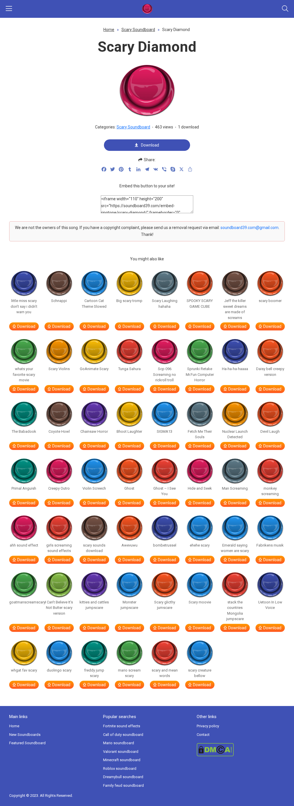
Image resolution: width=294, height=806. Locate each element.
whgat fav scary (24, 670)
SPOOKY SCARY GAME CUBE (200, 304)
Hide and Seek (200, 488)
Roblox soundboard (119, 768)
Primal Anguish (23, 488)
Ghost (129, 488)
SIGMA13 (164, 431)
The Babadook (24, 431)
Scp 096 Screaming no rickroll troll (164, 374)
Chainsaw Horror (94, 431)
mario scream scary (129, 673)
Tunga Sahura (129, 369)
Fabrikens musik (270, 545)
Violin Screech (94, 488)
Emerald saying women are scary (235, 548)
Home (108, 29)
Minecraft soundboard (121, 760)
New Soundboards (24, 734)
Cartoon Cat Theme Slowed (94, 304)
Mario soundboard (118, 743)
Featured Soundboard (27, 743)
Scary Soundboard (138, 29)
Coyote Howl (59, 431)
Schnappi (59, 301)
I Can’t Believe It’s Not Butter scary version (59, 607)
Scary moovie (200, 602)
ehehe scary (200, 545)
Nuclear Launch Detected (235, 434)
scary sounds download (94, 548)
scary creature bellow (199, 673)
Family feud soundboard (123, 785)
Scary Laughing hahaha (164, 304)
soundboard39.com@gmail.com (249, 227)
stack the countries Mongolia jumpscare (235, 610)
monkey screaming (270, 491)
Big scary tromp (129, 301)
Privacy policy (208, 726)
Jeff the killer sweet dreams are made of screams (235, 309)
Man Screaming (235, 488)
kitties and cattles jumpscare (94, 605)
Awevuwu (129, 545)
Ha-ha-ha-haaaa (235, 369)
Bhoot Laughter (129, 431)
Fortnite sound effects (121, 726)
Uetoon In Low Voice (270, 605)
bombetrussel (164, 545)
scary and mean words (165, 673)
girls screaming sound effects (59, 548)
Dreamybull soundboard (123, 777)
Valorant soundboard (120, 751)
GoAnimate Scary (94, 369)
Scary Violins (59, 369)
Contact (203, 734)
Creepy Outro (59, 488)
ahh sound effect (24, 545)
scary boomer (270, 301)
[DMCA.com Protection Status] (241, 749)
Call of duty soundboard (123, 734)
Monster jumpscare (129, 605)
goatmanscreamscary (24, 602)
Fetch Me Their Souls (200, 434)
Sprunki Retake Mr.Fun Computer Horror (200, 374)
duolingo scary (59, 670)
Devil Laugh (270, 431)
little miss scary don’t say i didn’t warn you (24, 306)
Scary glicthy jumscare (164, 605)
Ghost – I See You (164, 491)
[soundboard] (147, 8)
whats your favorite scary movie (24, 374)
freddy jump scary (94, 673)
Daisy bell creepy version (270, 372)
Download (150, 145)
